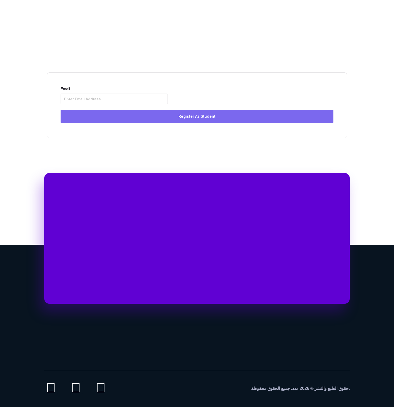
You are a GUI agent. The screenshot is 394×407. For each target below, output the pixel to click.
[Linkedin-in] (76, 387)
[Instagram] (51, 387)
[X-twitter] (100, 387)
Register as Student (197, 116)
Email (65, 89)
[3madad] (328, 13)
